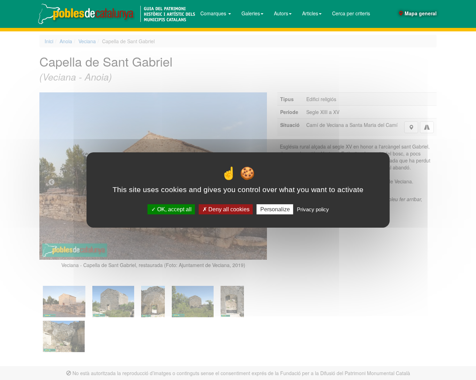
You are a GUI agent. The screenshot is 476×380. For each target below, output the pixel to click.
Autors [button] (281, 13)
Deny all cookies (228, 209)
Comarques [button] (214, 13)
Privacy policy (313, 209)
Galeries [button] (250, 13)
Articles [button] (310, 13)
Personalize (275, 209)
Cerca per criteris (351, 13)
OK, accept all (174, 209)
